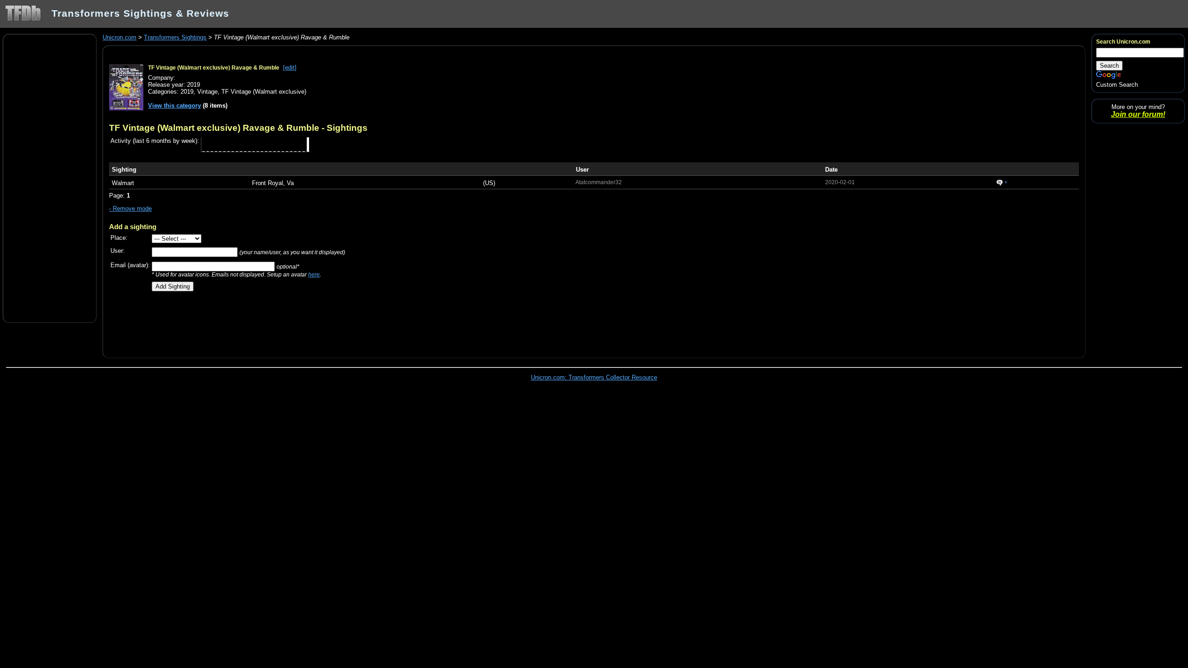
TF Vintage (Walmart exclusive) (263, 91)
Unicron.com (119, 37)
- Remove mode (130, 208)
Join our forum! (1138, 114)
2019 (187, 91)
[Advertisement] (50, 178)
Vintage (207, 91)
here (314, 274)
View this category (174, 105)
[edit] (290, 67)
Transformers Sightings (175, 37)
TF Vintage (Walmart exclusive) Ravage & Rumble (213, 67)
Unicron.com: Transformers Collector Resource (594, 377)
